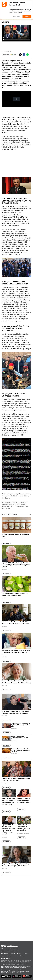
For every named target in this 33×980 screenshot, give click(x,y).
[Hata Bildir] (18, 972)
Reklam (9, 951)
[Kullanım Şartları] (5, 970)
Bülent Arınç (12, 120)
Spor (2, 956)
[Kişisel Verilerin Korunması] (22, 971)
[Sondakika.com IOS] (6, 976)
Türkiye (7, 118)
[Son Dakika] (16, 946)
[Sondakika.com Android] (16, 976)
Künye (17, 951)
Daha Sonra (16, 16)
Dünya (19, 953)
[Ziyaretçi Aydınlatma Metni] (8, 972)
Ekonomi (26, 953)
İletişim (13, 951)
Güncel (12, 953)
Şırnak (12, 124)
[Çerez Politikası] (11, 971)
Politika (22, 956)
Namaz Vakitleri (5, 958)
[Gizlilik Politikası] (15, 970)
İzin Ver (27, 16)
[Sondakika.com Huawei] (27, 976)
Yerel (16, 956)
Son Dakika (4, 953)
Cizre (19, 124)
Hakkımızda (4, 951)
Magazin (9, 956)
